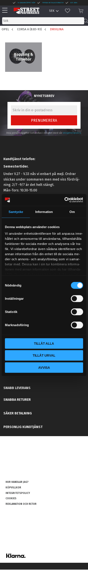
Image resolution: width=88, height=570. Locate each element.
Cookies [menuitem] (11, 498)
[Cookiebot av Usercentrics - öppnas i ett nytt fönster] (64, 200)
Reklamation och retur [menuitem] (21, 503)
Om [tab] (72, 211)
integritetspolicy (72, 133)
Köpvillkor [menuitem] (13, 487)
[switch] (77, 298)
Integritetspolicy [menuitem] (18, 493)
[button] (6, 10)
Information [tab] (44, 211)
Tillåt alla (44, 343)
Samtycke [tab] (16, 211)
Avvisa (44, 367)
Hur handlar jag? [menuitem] (17, 481)
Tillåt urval (44, 355)
